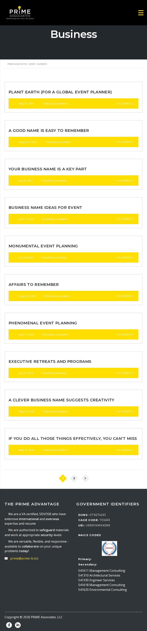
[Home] (20, 12)
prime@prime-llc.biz (24, 558)
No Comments (124, 103)
